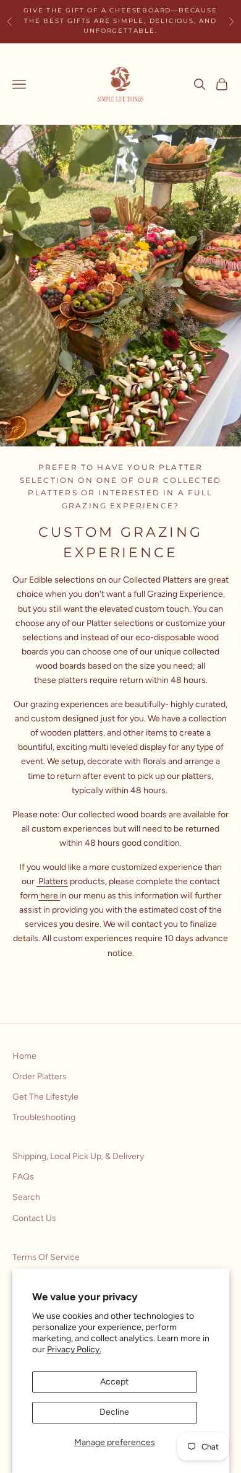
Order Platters (39, 1076)
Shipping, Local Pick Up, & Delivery (78, 1156)
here (49, 895)
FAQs (23, 1176)
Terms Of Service (46, 1257)
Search (26, 1197)
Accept (114, 1381)
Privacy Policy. (74, 1349)
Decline (114, 1412)
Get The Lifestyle (45, 1097)
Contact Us (34, 1218)
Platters (52, 881)
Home (24, 1056)
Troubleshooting (43, 1117)
